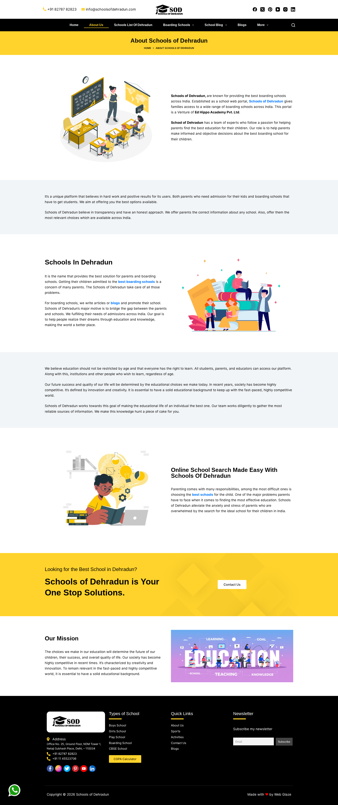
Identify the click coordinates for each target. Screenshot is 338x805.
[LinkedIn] (293, 9)
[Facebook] (255, 9)
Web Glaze (282, 794)
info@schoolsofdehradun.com (111, 9)
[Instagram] (285, 9)
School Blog (214, 25)
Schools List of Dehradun (133, 25)
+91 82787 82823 (61, 9)
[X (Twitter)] (262, 9)
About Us (96, 25)
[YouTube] (278, 9)
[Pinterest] (270, 9)
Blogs (242, 25)
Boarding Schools (176, 25)
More (261, 25)
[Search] (293, 25)
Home (74, 25)
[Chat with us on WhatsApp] (15, 791)
